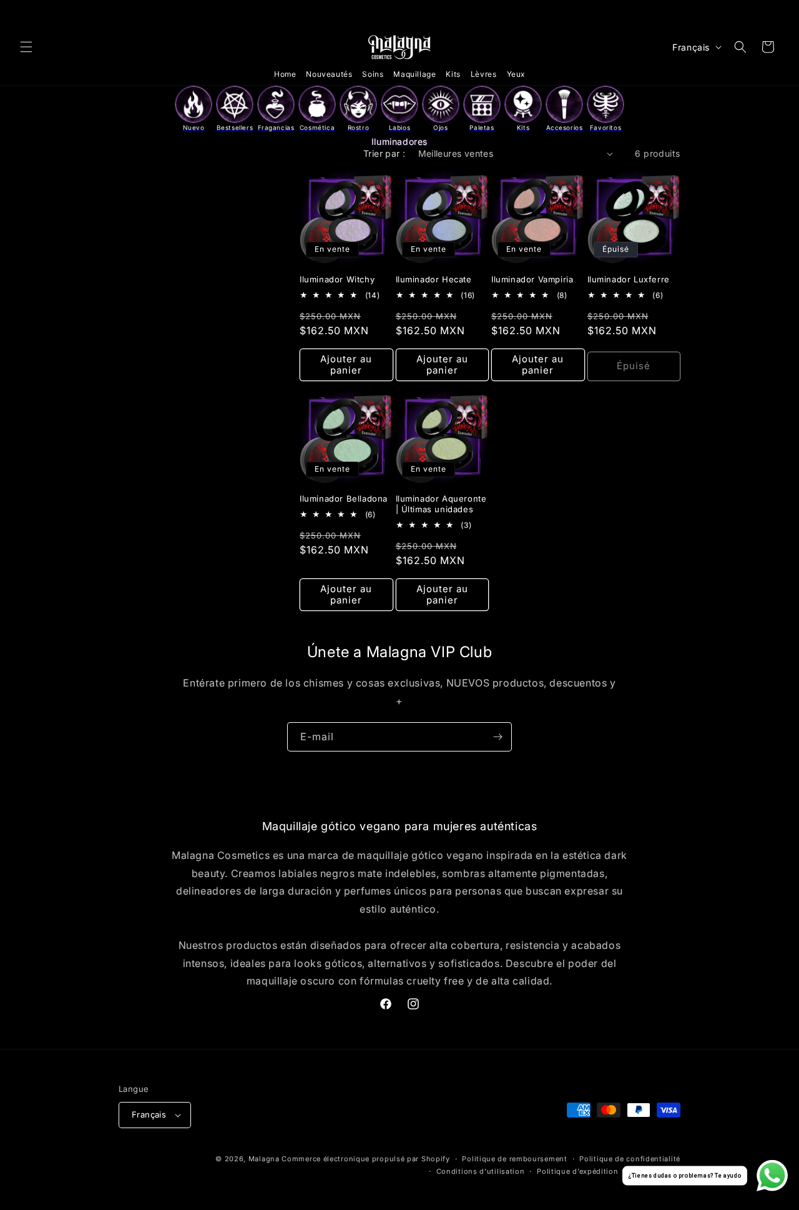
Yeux (516, 74)
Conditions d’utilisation (480, 1171)
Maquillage (414, 74)
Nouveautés (329, 74)
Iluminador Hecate (434, 279)
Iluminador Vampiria (532, 279)
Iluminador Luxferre (628, 279)
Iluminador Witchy (337, 279)
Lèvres (484, 74)
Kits (453, 74)
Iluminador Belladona (344, 498)
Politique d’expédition (577, 1171)
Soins (372, 74)
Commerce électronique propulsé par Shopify (365, 1158)
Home (285, 74)
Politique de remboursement (514, 1158)
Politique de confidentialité (629, 1158)
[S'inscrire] (497, 736)
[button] (26, 47)
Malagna (264, 1158)
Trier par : (384, 153)
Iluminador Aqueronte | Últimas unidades (441, 503)
